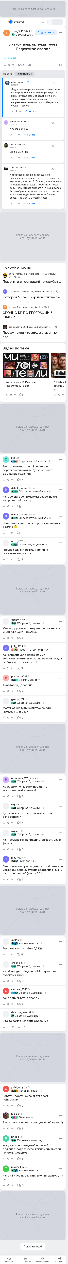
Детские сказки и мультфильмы (42, 274)
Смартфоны (26, 861)
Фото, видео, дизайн (38, 291)
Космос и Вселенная (37, 327)
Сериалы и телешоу (29, 1140)
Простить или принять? (33, 649)
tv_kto (12, 307)
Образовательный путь (33, 491)
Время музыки (28, 679)
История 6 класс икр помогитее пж (31, 297)
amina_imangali (16, 274)
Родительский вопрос (33, 461)
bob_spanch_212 (17, 327)
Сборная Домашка (25, 34)
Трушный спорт (29, 1090)
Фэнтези (24, 1117)
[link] (26, 376)
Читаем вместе (28, 943)
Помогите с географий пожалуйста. (32, 282)
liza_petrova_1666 (17, 291)
